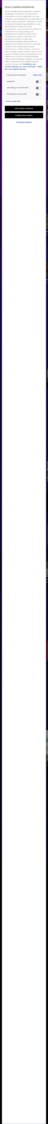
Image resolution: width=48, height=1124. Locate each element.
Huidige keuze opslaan (24, 115)
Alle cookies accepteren (24, 108)
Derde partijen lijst (13, 101)
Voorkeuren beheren (24, 122)
